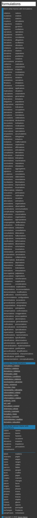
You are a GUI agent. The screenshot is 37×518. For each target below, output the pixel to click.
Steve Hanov (23, 517)
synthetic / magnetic (11, 417)
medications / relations (12, 379)
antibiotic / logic (9, 400)
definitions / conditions (12, 376)
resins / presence (10, 384)
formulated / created (11, 406)
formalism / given (10, 414)
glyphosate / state (10, 374)
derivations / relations (12, 371)
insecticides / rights (11, 395)
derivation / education (12, 422)
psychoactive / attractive (13, 382)
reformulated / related (12, 392)
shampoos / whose (11, 409)
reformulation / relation (12, 398)
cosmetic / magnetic (11, 411)
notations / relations (11, 368)
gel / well (7, 403)
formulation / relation (11, 366)
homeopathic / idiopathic (13, 390)
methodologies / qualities (13, 419)
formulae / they (9, 387)
